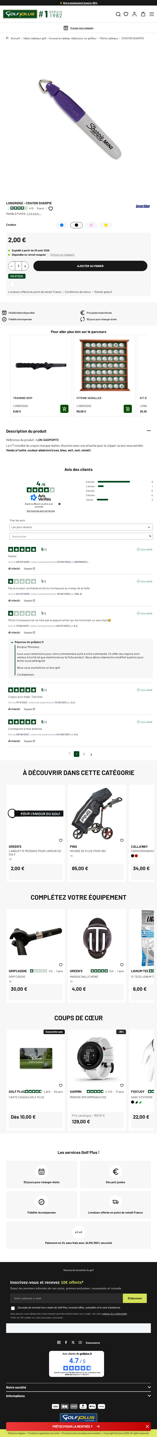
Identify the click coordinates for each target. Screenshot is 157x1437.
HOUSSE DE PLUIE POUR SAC (88, 851)
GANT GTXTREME (142, 1097)
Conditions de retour (78, 292)
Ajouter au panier (90, 266)
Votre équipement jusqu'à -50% (80, 2)
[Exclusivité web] (36, 1058)
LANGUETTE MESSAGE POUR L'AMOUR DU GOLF (35, 852)
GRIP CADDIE (17, 976)
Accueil (15, 38)
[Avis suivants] (91, 754)
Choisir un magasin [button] (62, 254)
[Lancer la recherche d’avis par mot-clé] (150, 536)
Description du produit (26, 431)
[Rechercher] (118, 14)
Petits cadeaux (109, 38)
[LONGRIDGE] (143, 206)
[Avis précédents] (69, 753)
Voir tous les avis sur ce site (41, 510)
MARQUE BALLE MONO (84, 976)
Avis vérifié (146, 549)
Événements (93, 1342)
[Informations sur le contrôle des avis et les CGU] (59, 504)
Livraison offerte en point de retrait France (34, 292)
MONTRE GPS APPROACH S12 (88, 1097)
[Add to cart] (64, 409)
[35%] (97, 1058)
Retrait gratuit (103, 292)
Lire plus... (34, 213)
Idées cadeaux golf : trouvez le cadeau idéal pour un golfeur (59, 38)
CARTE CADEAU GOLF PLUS (26, 1097)
